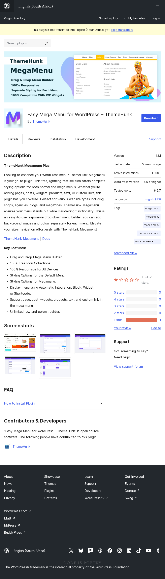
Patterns (50, 498)
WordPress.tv (96, 498)
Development (85, 139)
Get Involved (134, 477)
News (8, 484)
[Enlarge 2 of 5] (30, 360)
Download (151, 118)
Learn (89, 477)
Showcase (52, 477)
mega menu (152, 208)
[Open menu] (158, 6)
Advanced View (125, 253)
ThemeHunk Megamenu (21, 239)
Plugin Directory (14, 18)
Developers (93, 491)
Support (155, 139)
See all (156, 328)
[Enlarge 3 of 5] (66, 338)
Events (130, 484)
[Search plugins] (47, 43)
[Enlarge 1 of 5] (30, 338)
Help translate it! (122, 29)
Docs (46, 239)
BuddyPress (15, 532)
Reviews (34, 139)
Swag (131, 498)
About (8, 477)
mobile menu (151, 224)
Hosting (9, 491)
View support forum (128, 366)
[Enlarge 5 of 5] (101, 338)
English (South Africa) (29, 551)
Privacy (9, 498)
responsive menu (148, 233)
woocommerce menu (148, 241)
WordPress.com (17, 511)
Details (13, 139)
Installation (58, 139)
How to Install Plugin (19, 403)
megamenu (152, 216)
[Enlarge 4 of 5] (66, 363)
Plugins (49, 491)
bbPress (12, 525)
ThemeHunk (41, 121)
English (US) (153, 199)
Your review (122, 328)
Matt (9, 518)
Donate (132, 491)
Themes (50, 484)
